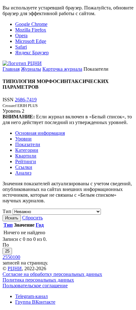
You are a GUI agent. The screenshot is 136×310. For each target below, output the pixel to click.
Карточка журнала (62, 69)
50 (10, 257)
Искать (11, 218)
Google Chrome (31, 24)
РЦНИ (15, 268)
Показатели (27, 144)
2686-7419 (26, 99)
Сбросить (32, 217)
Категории (26, 150)
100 (16, 257)
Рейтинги (25, 161)
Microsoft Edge (30, 41)
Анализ (23, 173)
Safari (21, 47)
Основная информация (40, 133)
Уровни (23, 138)
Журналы (31, 69)
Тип (7, 211)
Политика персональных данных (38, 280)
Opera (21, 35)
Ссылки (23, 167)
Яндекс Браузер (32, 52)
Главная (11, 69)
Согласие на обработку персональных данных (52, 274)
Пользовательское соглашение (35, 285)
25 (7, 251)
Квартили (25, 155)
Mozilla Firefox (30, 30)
